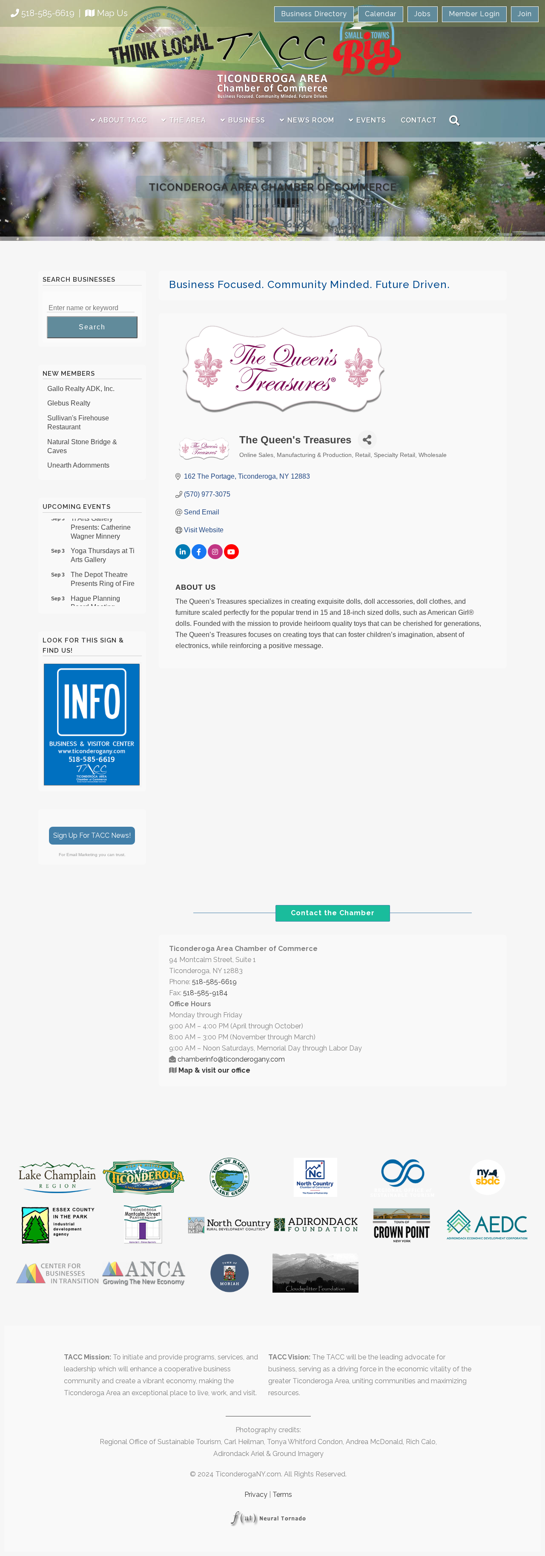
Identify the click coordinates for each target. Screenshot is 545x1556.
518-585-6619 (48, 13)
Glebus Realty (68, 395)
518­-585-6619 (214, 982)
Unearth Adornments (78, 457)
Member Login (474, 14)
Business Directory (314, 14)
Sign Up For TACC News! (92, 835)
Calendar (380, 14)
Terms (282, 1494)
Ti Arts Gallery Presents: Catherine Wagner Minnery (101, 518)
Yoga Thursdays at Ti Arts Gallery (103, 547)
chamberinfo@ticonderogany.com (231, 1059)
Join (525, 14)
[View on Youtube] (231, 556)
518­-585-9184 (205, 993)
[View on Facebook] (199, 556)
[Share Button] (367, 439)
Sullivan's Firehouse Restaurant (78, 414)
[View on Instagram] (215, 556)
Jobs (422, 14)
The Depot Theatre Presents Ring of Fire (103, 570)
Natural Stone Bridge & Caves (82, 438)
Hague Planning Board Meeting (95, 594)
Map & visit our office (214, 1070)
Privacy (255, 1494)
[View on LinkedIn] (182, 556)
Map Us (112, 13)
